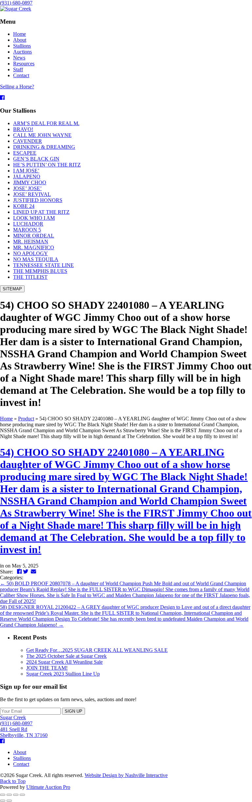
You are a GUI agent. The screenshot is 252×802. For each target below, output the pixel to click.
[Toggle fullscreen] (15, 795)
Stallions (22, 758)
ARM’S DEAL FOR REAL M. (46, 123)
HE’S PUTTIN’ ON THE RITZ (47, 164)
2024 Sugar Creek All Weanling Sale (64, 662)
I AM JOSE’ (26, 170)
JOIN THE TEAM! (47, 668)
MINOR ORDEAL (33, 235)
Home (6, 418)
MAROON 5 (27, 230)
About (19, 752)
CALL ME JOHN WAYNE (42, 135)
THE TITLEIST (30, 277)
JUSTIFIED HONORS (37, 200)
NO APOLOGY (30, 253)
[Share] (9, 795)
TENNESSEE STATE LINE (43, 265)
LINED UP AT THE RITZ (41, 212)
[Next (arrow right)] (9, 801)
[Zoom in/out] (22, 795)
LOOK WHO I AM (34, 218)
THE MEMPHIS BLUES (40, 271)
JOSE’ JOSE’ (27, 188)
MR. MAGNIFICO (33, 247)
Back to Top (13, 781)
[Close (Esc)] (2, 795)
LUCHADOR (28, 224)
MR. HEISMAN (30, 241)
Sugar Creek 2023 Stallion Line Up (63, 674)
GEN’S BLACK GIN (36, 159)
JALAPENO (26, 176)
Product (26, 418)
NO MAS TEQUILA (35, 259)
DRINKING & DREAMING (44, 147)
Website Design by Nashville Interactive (126, 775)
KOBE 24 (23, 206)
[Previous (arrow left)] (2, 801)
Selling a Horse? (17, 86)
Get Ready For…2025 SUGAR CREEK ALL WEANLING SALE (97, 650)
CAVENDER (27, 141)
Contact (21, 764)
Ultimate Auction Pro (48, 787)
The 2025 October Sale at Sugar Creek (66, 656)
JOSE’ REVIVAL (32, 194)
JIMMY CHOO (29, 182)
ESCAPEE (24, 153)
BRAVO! (23, 129)
